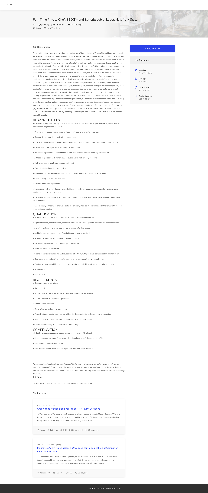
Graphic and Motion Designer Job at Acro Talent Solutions (68, 408)
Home (9, 4)
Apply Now (151, 48)
